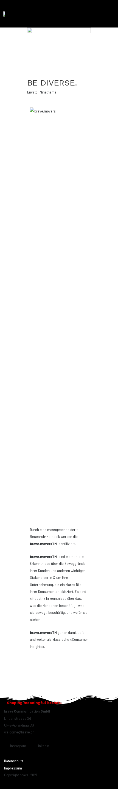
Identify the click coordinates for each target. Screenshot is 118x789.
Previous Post (33, 688)
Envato (32, 92)
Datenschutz (13, 760)
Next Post (87, 688)
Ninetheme (48, 92)
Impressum (13, 768)
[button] (112, 14)
